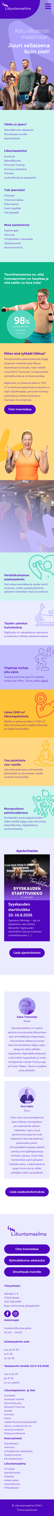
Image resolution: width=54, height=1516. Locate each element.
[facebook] (7, 1313)
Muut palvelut (13, 1438)
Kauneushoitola (13, 247)
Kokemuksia (11, 204)
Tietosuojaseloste (27, 1509)
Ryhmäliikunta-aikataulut (19, 129)
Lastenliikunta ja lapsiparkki (20, 177)
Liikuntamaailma (15, 1463)
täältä (44, 680)
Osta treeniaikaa (13, 199)
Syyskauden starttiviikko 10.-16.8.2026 (20, 909)
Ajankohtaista (12, 138)
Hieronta (9, 234)
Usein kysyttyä (12, 208)
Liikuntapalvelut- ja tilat (19, 1390)
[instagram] (15, 1313)
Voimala (9, 173)
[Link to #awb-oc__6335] (48, 6)
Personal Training (14, 164)
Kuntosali (9, 156)
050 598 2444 (12, 1301)
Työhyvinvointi (12, 243)
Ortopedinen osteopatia (18, 239)
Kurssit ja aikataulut (15, 169)
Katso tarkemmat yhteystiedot (21, 1305)
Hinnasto (9, 195)
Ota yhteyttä (11, 212)
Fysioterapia (11, 230)
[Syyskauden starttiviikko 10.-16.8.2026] (27, 877)
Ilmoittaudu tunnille (15, 134)
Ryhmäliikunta (12, 160)
